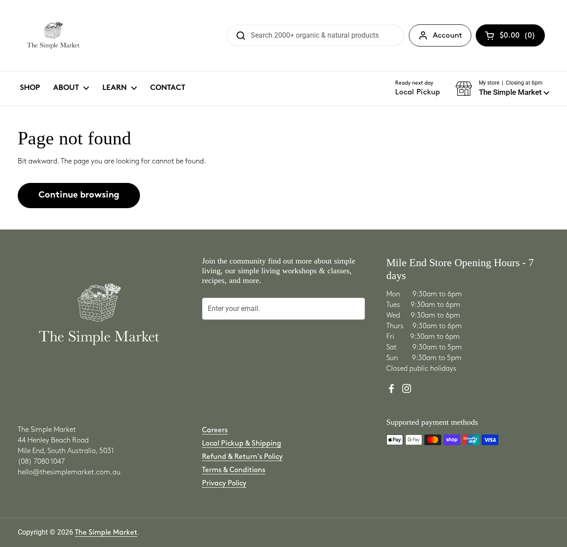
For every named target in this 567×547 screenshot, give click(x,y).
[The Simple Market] (53, 35)
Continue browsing (79, 195)
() (518, 37)
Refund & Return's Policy (242, 457)
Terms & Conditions (233, 470)
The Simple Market (106, 532)
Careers (215, 430)
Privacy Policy (224, 483)
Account (447, 35)
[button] (502, 88)
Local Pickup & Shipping (241, 443)
